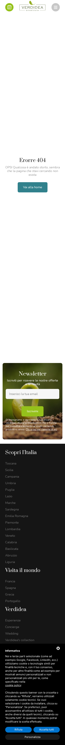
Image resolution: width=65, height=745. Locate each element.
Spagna (10, 588)
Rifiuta (18, 729)
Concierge (12, 627)
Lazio (8, 496)
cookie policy (13, 685)
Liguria (10, 562)
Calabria (11, 542)
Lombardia (12, 529)
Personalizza (32, 737)
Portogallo (12, 601)
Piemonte (12, 522)
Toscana (10, 463)
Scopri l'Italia (21, 452)
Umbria (10, 483)
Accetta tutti (46, 729)
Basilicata (11, 549)
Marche (10, 503)
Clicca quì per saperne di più (41, 429)
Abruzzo (11, 555)
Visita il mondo (22, 570)
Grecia (9, 594)
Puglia (9, 489)
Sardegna (12, 509)
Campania (12, 476)
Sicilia (9, 470)
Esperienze (13, 620)
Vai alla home (32, 187)
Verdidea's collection (19, 640)
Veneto (10, 535)
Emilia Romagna (16, 516)
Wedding (11, 633)
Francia (10, 581)
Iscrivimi (32, 411)
